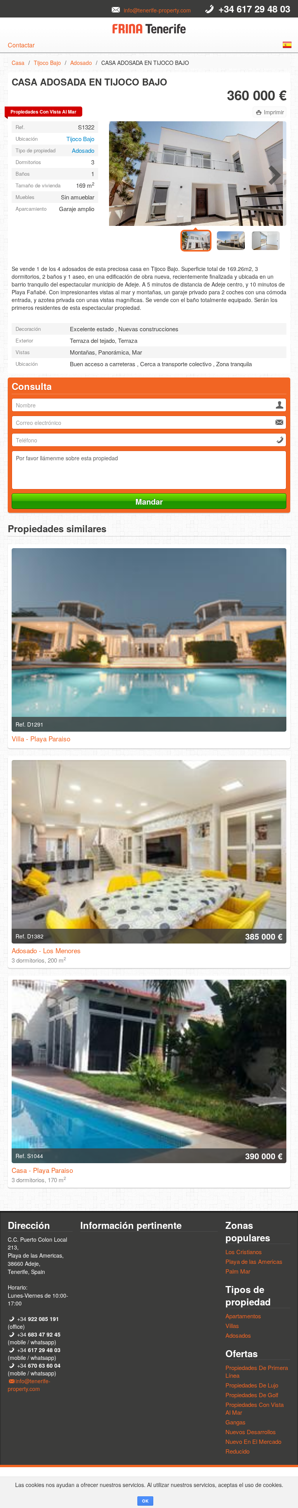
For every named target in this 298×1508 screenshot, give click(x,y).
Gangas (235, 1422)
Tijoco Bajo (47, 62)
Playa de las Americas (253, 1261)
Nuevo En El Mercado (253, 1441)
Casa (18, 62)
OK (145, 1501)
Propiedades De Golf (251, 1395)
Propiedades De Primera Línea (256, 1371)
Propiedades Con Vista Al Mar (254, 1408)
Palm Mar (237, 1271)
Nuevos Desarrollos (250, 1432)
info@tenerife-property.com (157, 10)
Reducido (237, 1451)
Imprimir (274, 112)
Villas (232, 1325)
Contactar (21, 44)
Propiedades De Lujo (251, 1385)
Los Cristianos (243, 1252)
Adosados (238, 1335)
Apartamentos (243, 1316)
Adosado (81, 62)
